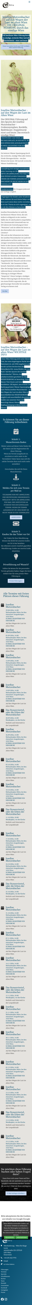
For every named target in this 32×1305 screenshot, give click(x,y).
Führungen (4, 1269)
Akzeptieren (9, 1237)
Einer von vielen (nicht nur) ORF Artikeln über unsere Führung (16, 46)
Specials (3, 1274)
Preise (3, 1292)
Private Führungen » (16, 581)
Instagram (4, 1290)
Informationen (22, 1237)
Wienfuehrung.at (8, 5)
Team (3, 1281)
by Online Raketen (9, 1264)
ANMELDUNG (16, 517)
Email (6, 1261)
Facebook (4, 1288)
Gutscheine (5, 1285)
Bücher (3, 1278)
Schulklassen (5, 1276)
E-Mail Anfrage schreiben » (16, 1193)
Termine (3, 1272)
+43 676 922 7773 (10, 1258)
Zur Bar (4, 291)
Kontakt (3, 1283)
